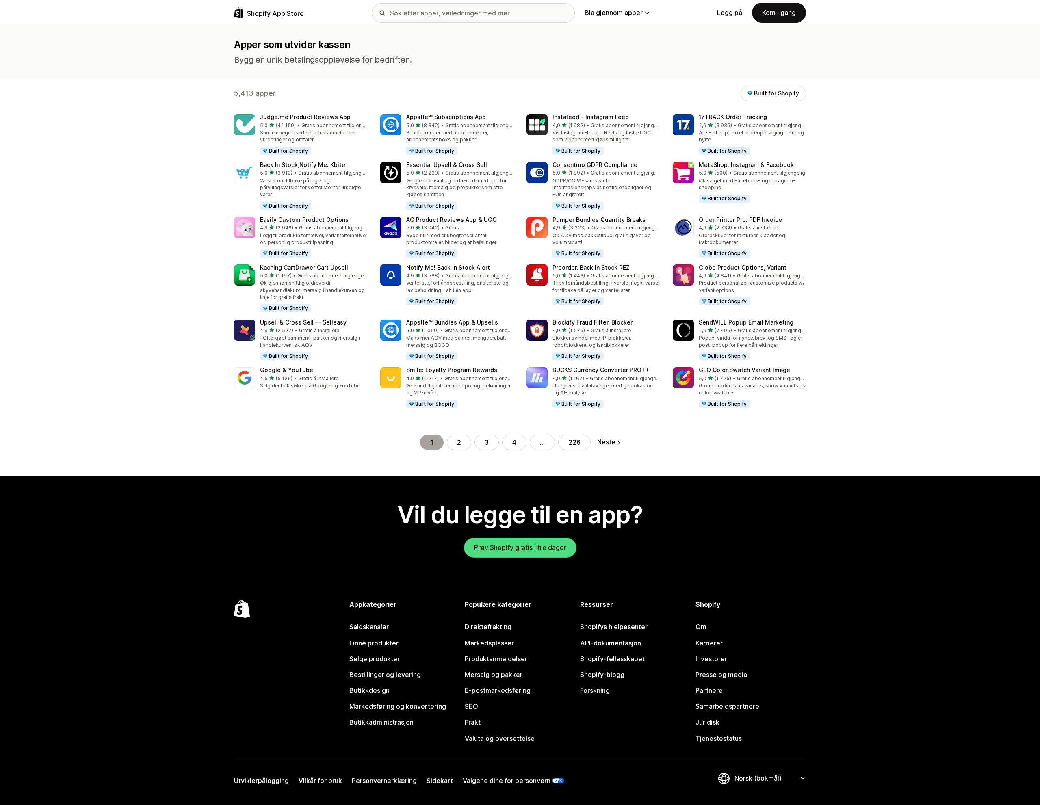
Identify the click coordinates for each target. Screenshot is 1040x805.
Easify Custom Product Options (304, 219)
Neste (606, 442)
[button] (300, 135)
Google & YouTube (286, 369)
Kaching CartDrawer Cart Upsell (304, 267)
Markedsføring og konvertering (397, 706)
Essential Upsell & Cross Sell (446, 164)
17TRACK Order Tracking (733, 116)
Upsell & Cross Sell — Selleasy (303, 322)
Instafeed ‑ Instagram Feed (590, 116)
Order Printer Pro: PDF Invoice (740, 219)
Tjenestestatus (719, 738)
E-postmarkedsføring (498, 690)
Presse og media (721, 675)
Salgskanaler (369, 627)
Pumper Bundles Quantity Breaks (599, 219)
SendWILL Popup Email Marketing (746, 322)
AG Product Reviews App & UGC (451, 219)
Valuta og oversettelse (500, 738)
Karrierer (709, 643)
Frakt (473, 722)
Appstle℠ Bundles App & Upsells (452, 322)
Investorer (711, 659)
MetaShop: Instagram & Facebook (746, 164)
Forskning (595, 690)
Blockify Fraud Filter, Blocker (592, 322)
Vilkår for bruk (320, 781)
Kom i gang (779, 13)
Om (701, 627)
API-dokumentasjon (610, 643)
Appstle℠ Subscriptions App (446, 116)
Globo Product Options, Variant (742, 267)
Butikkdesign (369, 690)
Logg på (729, 13)
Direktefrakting (488, 627)
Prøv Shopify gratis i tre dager (520, 547)
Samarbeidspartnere (727, 706)
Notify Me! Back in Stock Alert (448, 267)
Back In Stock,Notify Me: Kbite (302, 164)
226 (574, 442)
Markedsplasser (489, 643)
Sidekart (440, 781)
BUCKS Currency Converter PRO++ (601, 369)
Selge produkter (374, 659)
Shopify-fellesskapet (612, 659)
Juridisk (707, 722)
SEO (471, 706)
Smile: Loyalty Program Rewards (451, 369)
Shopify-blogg (602, 675)
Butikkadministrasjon (381, 722)
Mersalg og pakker (493, 675)
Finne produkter (374, 643)
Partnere (709, 690)
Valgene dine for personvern (506, 781)
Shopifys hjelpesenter (614, 627)
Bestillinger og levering (385, 675)
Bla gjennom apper (614, 13)
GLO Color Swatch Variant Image (744, 369)
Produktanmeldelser (496, 659)
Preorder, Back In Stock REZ (591, 267)
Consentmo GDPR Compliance (594, 164)
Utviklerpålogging (261, 781)
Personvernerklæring (384, 781)
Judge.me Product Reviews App (305, 116)
